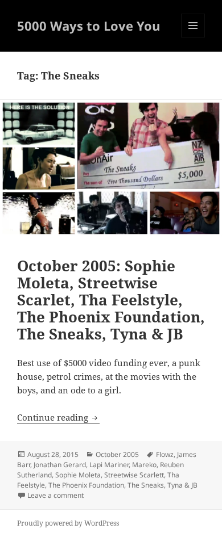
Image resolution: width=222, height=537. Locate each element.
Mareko (144, 464)
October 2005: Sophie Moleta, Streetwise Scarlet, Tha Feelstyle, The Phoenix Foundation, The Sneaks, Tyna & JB (111, 299)
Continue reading (58, 417)
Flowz (165, 454)
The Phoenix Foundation (86, 485)
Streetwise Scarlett (134, 475)
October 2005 (117, 454)
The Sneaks (146, 485)
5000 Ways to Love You (88, 25)
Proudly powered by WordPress (68, 523)
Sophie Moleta (78, 475)
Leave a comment (55, 495)
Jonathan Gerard (60, 464)
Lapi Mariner (109, 464)
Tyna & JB (182, 485)
